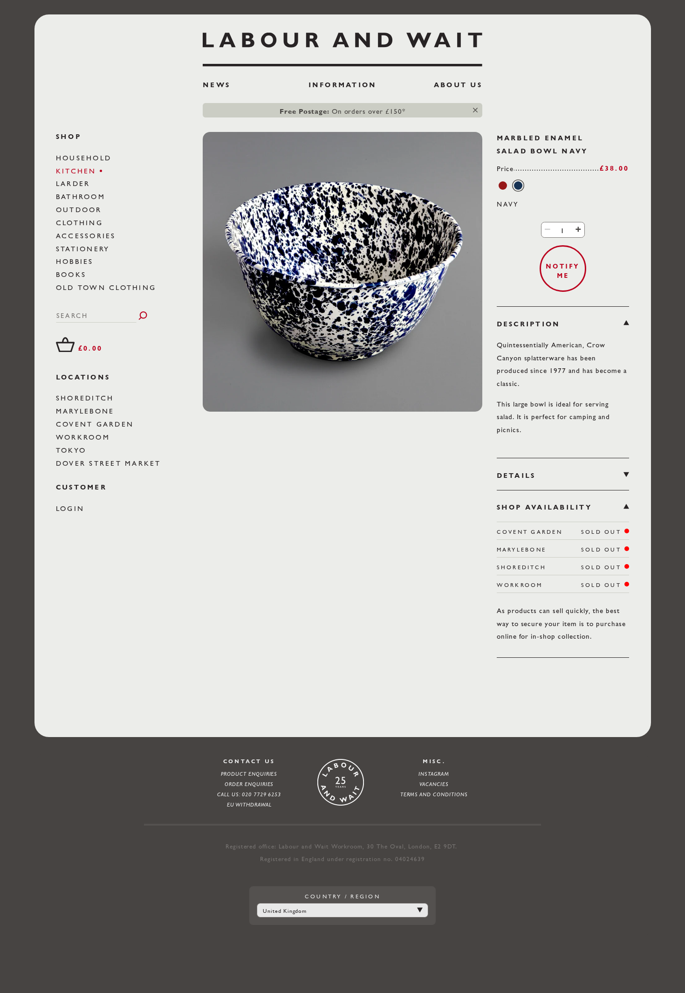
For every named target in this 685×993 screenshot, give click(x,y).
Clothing (81, 223)
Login (72, 508)
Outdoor (80, 210)
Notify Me (563, 270)
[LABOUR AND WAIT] (342, 46)
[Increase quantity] (578, 229)
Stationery (84, 249)
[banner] (342, 64)
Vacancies (434, 784)
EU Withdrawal (249, 804)
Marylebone (87, 411)
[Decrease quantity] (547, 229)
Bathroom (82, 196)
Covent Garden (96, 424)
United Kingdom (285, 911)
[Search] (142, 316)
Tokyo (73, 450)
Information (342, 85)
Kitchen (78, 171)
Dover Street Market (110, 463)
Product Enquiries (249, 774)
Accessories (87, 236)
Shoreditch (86, 398)
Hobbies (76, 261)
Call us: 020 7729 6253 (249, 794)
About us (458, 85)
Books (73, 274)
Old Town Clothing (107, 287)
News (216, 85)
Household (85, 158)
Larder (75, 183)
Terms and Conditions (434, 794)
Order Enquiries (249, 784)
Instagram (433, 774)
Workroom (84, 437)
